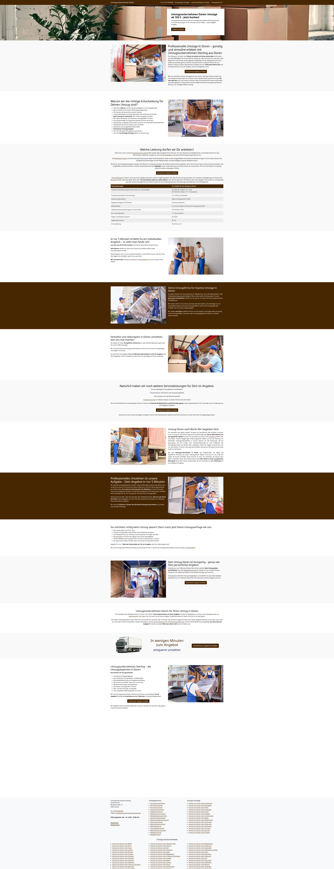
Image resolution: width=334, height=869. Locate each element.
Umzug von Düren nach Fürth (198, 852)
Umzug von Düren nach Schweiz (199, 833)
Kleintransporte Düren (157, 824)
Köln (189, 447)
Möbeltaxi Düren (155, 826)
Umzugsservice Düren (157, 803)
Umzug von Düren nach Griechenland (201, 816)
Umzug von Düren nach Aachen (160, 846)
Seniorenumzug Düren (157, 818)
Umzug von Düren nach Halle (160, 852)
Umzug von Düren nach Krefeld (160, 858)
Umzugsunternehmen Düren (122, 2)
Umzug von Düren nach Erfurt (160, 865)
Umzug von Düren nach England (199, 814)
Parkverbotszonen (149, 400)
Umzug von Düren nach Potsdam (123, 858)
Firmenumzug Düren (157, 810)
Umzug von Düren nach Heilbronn (200, 856)
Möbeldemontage (121, 158)
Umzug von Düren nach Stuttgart (123, 860)
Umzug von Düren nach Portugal (199, 828)
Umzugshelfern (190, 548)
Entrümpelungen (117, 178)
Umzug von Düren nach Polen (198, 808)
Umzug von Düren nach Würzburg (200, 854)
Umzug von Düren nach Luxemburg (200, 803)
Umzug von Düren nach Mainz (160, 860)
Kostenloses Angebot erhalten (196, 71)
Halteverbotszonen (190, 570)
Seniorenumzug (159, 622)
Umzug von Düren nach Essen (122, 848)
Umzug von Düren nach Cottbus (122, 854)
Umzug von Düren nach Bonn (122, 846)
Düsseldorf (209, 614)
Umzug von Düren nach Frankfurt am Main (126, 865)
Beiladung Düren (155, 833)
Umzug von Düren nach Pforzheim (200, 860)
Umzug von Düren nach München (123, 867)
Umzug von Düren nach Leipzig (122, 850)
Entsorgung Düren (156, 822)
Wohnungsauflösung (177, 622)
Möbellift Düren (155, 835)
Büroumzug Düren (156, 805)
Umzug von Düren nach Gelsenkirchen (163, 844)
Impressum (115, 823)
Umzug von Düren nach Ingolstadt (200, 848)
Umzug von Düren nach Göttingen (200, 867)
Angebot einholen (178, 29)
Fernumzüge (117, 537)
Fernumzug (172, 443)
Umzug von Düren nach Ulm (198, 858)
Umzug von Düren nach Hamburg (123, 862)
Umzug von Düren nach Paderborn (200, 846)
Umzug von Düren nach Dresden (123, 856)
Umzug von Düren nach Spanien (199, 830)
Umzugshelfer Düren (157, 828)
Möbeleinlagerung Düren (158, 816)
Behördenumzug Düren (158, 830)
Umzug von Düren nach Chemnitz (161, 850)
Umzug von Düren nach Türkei (199, 812)
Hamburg (212, 437)
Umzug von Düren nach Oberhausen (162, 867)
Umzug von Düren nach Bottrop (199, 865)
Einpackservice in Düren (140, 153)
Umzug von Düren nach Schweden (200, 810)
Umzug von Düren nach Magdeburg (162, 854)
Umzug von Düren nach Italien (199, 818)
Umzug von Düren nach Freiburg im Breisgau (165, 856)
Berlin (183, 432)
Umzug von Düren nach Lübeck (160, 862)
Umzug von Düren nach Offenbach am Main (203, 850)
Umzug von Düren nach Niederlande (201, 820)
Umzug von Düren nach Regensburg (201, 844)
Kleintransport (133, 616)
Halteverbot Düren (156, 812)
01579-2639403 (118, 811)
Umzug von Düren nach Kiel (159, 848)
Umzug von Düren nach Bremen (122, 852)
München (114, 180)
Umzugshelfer (142, 260)
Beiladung (191, 614)
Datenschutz (115, 825)
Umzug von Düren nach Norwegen (200, 805)
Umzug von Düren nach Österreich (200, 824)
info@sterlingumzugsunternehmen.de (128, 813)
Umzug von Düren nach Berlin (122, 844)
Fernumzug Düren (156, 808)
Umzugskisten (167, 155)
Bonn (144, 616)
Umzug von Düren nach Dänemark (200, 826)
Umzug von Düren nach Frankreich (200, 822)
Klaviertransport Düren (158, 814)
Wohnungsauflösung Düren (159, 820)
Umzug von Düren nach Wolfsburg (200, 862)
